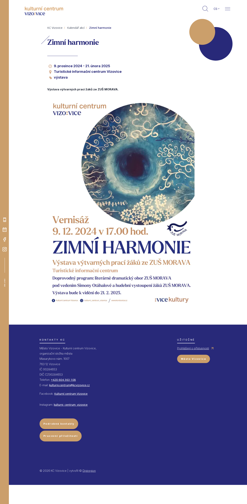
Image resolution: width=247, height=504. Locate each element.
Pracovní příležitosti (60, 435)
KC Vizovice (55, 28)
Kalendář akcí (76, 28)
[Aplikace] (4, 219)
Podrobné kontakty (58, 423)
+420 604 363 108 (63, 380)
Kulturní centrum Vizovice (71, 393)
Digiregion (89, 471)
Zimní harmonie (100, 28)
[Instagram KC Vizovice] (4, 249)
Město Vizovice (193, 358)
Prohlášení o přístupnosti (193, 348)
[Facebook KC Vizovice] (4, 239)
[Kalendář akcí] (4, 229)
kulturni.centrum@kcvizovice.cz (69, 385)
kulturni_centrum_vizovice (71, 404)
